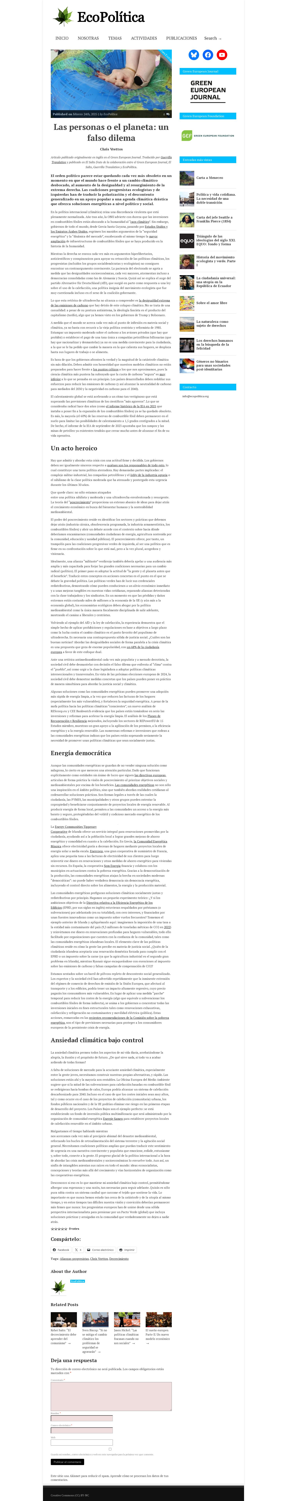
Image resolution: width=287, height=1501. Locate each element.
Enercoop (96, 851)
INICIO (62, 38)
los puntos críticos (106, 369)
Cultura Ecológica (167, 55)
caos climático (139, 222)
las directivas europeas (150, 775)
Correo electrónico (61, 1425)
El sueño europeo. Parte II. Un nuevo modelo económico (158, 1334)
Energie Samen (113, 1119)
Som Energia (112, 866)
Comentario (58, 1380)
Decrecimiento (119, 1259)
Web (53, 1437)
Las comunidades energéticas (134, 785)
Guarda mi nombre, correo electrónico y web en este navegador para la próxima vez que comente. (102, 1454)
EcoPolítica (77, 1281)
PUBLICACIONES (181, 38)
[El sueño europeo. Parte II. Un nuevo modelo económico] (159, 1326)
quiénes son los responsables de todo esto (135, 465)
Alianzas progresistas (74, 1259)
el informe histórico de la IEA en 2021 (131, 406)
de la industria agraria (149, 475)
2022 (167, 927)
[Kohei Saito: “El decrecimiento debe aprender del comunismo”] (64, 1326)
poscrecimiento (80, 502)
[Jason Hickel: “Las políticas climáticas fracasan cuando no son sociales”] (127, 1326)
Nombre (56, 1413)
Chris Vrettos (99, 1259)
